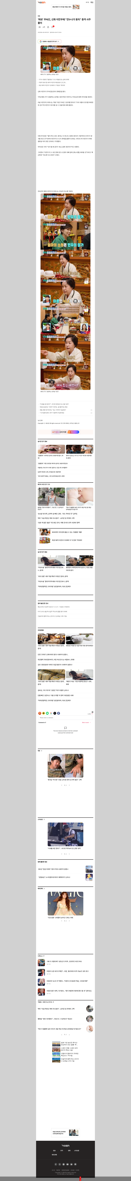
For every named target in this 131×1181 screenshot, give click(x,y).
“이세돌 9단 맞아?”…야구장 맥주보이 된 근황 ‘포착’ (54, 404)
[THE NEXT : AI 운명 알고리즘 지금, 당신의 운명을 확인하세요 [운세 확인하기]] (65, 432)
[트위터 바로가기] (59, 1164)
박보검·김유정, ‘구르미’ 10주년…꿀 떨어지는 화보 (53, 407)
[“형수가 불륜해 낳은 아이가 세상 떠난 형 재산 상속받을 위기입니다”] (89, 1028)
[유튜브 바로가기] (63, 1164)
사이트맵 (72, 1170)
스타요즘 (40, 819)
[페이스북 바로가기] (55, 1164)
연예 (39, 16)
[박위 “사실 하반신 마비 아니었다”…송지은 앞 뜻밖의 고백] (89, 1008)
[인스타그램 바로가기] (67, 1164)
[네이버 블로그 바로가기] (75, 1164)
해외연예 (40, 889)
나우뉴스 (40, 956)
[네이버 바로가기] (71, 1164)
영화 (69, 1151)
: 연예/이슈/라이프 (45, 1002)
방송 (39, 751)
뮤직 (62, 1151)
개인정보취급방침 (65, 1170)
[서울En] (41, 2)
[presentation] (62, 785)
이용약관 (58, 1170)
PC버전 (77, 1170)
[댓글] (52, 27)
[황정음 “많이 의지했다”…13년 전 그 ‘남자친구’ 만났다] (89, 1018)
